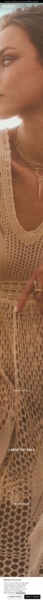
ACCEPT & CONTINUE (32, 597)
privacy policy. (20, 593)
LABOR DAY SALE (21, 449)
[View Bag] (35, 5)
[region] (21, 588)
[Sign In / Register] (31, 6)
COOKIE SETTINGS (15, 597)
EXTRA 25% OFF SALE (21, 391)
